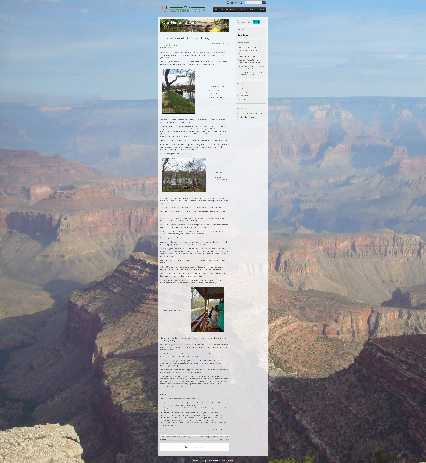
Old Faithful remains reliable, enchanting (176, 437)
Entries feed (243, 92)
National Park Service (246, 117)
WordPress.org (244, 99)
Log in (241, 89)
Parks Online (252, 9)
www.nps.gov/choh (210, 430)
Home (217, 9)
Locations (225, 9)
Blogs (243, 9)
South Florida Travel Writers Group (251, 113)
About (262, 9)
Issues (235, 9)
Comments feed (244, 96)
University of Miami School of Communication (215, 461)
